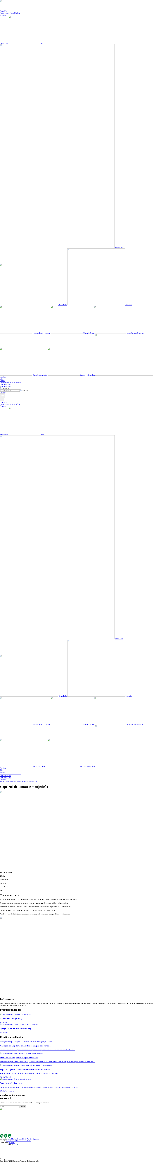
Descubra (3, 392)
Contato (2, 381)
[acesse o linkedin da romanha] (9, 1137)
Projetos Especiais (33, 1139)
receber (23, 1106)
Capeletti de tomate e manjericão (26, 781)
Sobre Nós (3, 11)
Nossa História (15, 13)
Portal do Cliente (5, 384)
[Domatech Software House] (23, 1159)
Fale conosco (4, 383)
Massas (12, 781)
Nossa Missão (4, 13)
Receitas (3, 377)
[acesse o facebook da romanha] (6, 1137)
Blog (1, 379)
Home (2, 781)
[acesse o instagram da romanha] (2, 1137)
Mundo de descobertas (23, 1141)
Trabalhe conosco (15, 383)
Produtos (3, 15)
